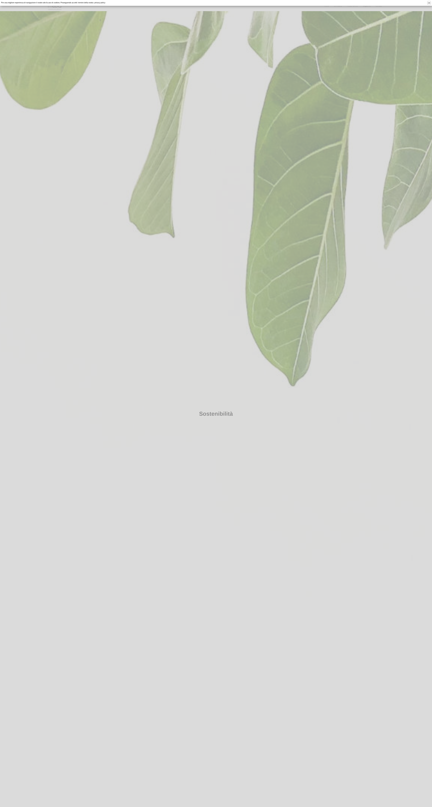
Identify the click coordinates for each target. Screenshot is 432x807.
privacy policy (99, 3)
